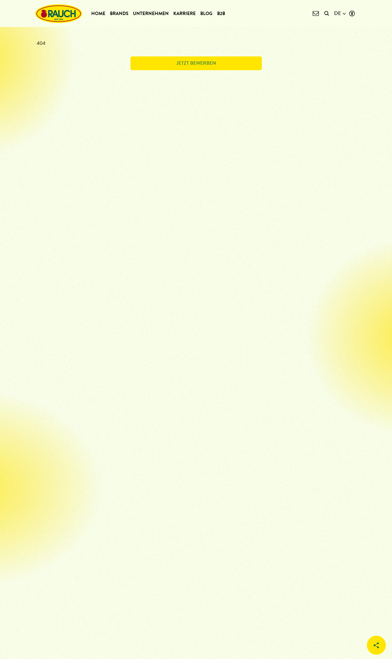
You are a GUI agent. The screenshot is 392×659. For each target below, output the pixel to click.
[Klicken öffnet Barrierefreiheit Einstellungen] (352, 13)
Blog (206, 13)
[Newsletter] (315, 13)
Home (98, 13)
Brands (119, 13)
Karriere (184, 13)
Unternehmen (151, 13)
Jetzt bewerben (196, 63)
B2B (221, 13)
